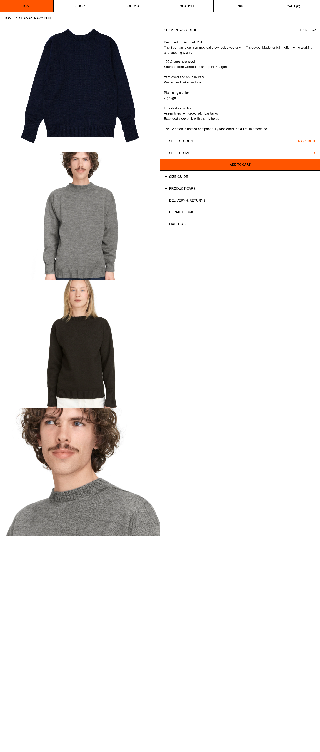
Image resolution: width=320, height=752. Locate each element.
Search (187, 6)
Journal (133, 6)
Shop (80, 6)
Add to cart (240, 165)
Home (27, 6)
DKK (240, 6)
